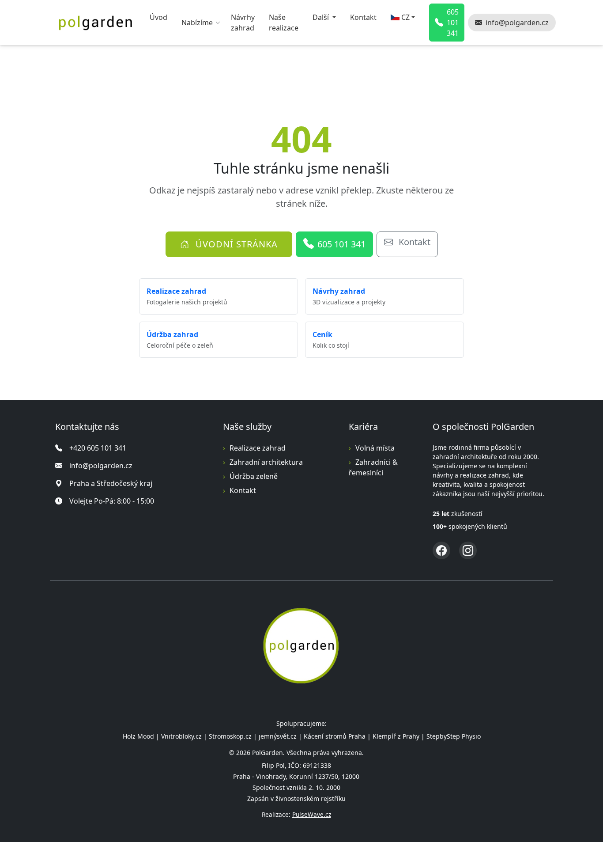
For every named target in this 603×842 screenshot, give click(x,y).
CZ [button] (405, 17)
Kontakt (363, 17)
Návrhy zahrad (243, 22)
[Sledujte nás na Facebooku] (441, 550)
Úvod (158, 17)
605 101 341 (341, 244)
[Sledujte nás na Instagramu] (468, 550)
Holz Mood (138, 736)
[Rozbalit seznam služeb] (219, 22)
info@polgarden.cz (100, 465)
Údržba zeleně (254, 476)
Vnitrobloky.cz (181, 736)
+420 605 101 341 (97, 448)
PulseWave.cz (311, 814)
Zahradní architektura (266, 462)
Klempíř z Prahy (396, 736)
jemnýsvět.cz (278, 736)
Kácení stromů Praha (335, 736)
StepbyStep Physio (453, 736)
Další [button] (322, 17)
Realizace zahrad (258, 448)
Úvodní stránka (235, 244)
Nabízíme (197, 22)
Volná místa (375, 448)
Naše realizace (283, 22)
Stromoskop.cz (230, 736)
